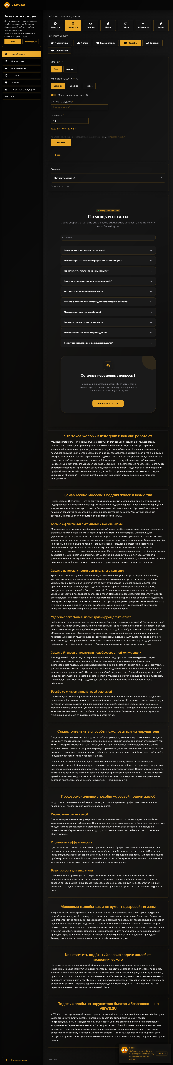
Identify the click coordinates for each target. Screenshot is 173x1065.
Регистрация (30, 42)
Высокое (58, 86)
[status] (145, 1053)
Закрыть (161, 1053)
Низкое (89, 86)
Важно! (58, 155)
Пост (56, 69)
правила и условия (117, 137)
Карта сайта (52, 1059)
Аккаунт (70, 69)
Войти (12, 42)
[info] (62, 62)
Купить (61, 142)
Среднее (74, 86)
